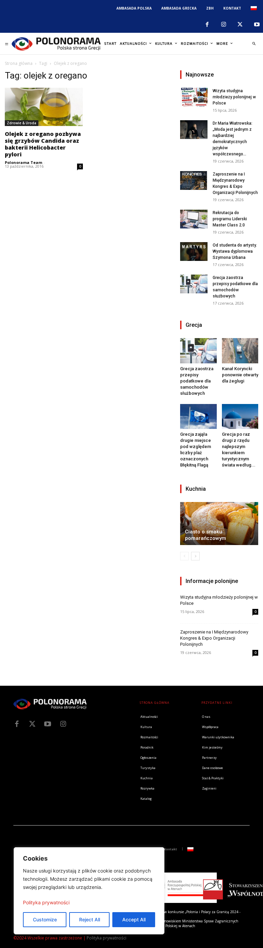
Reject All (89, 919)
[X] (240, 24)
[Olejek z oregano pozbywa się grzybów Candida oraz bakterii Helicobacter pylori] (44, 107)
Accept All (134, 919)
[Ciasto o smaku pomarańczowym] (219, 523)
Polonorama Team (23, 162)
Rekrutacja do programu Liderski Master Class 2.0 (230, 218)
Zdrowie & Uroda (21, 123)
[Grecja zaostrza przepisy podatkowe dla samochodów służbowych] (194, 284)
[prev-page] (184, 556)
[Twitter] (32, 724)
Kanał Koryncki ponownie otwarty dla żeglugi (240, 375)
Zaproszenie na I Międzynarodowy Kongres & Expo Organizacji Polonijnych (214, 638)
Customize (45, 919)
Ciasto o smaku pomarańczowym (205, 535)
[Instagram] (223, 24)
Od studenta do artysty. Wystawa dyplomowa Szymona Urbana (235, 251)
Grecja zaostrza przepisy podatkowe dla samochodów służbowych (196, 381)
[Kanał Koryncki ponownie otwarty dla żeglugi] (240, 350)
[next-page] (195, 556)
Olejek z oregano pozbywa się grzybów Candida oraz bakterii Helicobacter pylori (43, 144)
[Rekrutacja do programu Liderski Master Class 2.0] (194, 219)
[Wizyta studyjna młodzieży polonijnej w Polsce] (194, 97)
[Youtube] (47, 724)
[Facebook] (206, 24)
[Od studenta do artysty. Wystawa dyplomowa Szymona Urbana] (194, 251)
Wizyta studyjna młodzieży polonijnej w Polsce (234, 97)
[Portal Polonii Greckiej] (56, 43)
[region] (89, 890)
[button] (254, 44)
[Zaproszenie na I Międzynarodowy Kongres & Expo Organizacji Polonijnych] (194, 180)
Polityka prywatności (46, 902)
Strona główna (19, 63)
